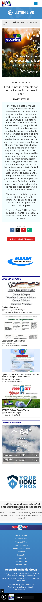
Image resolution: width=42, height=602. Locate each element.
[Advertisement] (21, 259)
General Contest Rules (21, 548)
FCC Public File (21, 535)
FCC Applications (21, 538)
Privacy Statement (21, 545)
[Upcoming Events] (21, 293)
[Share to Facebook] (12, 229)
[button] (35, 2)
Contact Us (21, 555)
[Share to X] (18, 229)
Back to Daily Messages (22, 239)
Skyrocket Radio (27, 584)
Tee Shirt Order (21, 558)
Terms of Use (21, 542)
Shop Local (21, 551)
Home (5, 22)
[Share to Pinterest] (23, 229)
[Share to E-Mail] (29, 229)
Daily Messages (19, 22)
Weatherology (21, 589)
